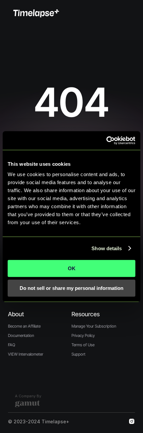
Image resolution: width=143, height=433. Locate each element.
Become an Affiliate (24, 326)
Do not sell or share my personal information (71, 288)
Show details (106, 248)
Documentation (21, 335)
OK (71, 268)
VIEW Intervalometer (25, 354)
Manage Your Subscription (94, 326)
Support (78, 354)
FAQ (11, 344)
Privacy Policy (83, 335)
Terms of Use (83, 344)
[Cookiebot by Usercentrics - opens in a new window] (106, 140)
